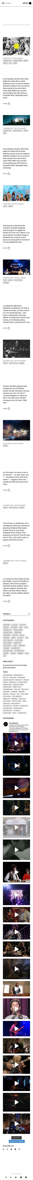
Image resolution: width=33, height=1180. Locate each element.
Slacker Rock (19, 650)
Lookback (14, 691)
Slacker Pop (15, 648)
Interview (6, 691)
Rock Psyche (7, 705)
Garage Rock (17, 130)
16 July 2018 (7, 443)
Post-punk (24, 694)
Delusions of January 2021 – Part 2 (15, 140)
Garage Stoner (18, 684)
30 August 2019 (8, 277)
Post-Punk (18, 640)
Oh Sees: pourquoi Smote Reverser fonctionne (13, 374)
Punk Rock (6, 703)
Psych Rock (18, 280)
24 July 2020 (7, 204)
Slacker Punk (8, 650)
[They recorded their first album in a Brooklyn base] (16, 988)
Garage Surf (7, 686)
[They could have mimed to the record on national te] (16, 1123)
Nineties (6, 637)
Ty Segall (16, 710)
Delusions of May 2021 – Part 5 (16, 70)
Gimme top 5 (17, 686)
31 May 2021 (6, 58)
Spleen (6, 653)
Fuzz (5, 206)
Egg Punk (14, 627)
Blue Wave (13, 677)
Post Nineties (16, 696)
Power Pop (17, 643)
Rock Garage (15, 703)
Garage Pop (7, 60)
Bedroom (7, 624)
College (15, 624)
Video (14, 712)
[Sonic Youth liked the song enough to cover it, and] (16, 765)
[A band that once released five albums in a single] (16, 932)
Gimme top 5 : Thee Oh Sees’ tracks (14, 570)
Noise (5, 63)
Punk (15, 63)
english (26, 679)
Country (23, 624)
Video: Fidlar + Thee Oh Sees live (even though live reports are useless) (15, 459)
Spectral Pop (7, 710)
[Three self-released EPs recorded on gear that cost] (16, 894)
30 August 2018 (8, 360)
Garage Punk (17, 60)
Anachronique (7, 675)
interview (7, 635)
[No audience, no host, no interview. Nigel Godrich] (16, 807)
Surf (26, 653)
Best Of (5, 677)
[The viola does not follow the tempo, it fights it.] (16, 849)
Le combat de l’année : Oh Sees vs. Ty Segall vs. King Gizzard (16, 294)
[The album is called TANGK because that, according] (16, 1083)
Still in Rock (17, 58)
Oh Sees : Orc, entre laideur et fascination (16, 515)
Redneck (22, 645)
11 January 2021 (8, 128)
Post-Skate (7, 643)
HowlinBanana (8, 689)
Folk (20, 627)
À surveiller (22, 712)
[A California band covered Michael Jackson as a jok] (16, 788)
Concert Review (8, 679)
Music (26, 60)
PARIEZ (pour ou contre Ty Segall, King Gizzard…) (15, 215)
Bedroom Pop (18, 675)
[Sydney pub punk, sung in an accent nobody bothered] (16, 914)
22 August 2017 (8, 505)
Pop (10, 63)
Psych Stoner (16, 701)
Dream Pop (18, 679)
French (5, 682)
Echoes (6, 627)
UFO (5, 656)
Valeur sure (7, 712)
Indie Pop (17, 689)
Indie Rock (25, 689)
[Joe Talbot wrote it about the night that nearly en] (16, 949)
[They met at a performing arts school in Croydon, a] (16, 1046)
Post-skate (7, 696)
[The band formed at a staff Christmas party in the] (16, 1028)
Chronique (21, 677)
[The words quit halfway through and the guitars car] (16, 743)
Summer (20, 653)
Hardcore (18, 632)
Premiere (14, 698)
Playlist (20, 637)
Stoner (6, 282)
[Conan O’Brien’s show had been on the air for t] (16, 1008)
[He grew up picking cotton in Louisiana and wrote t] (16, 872)
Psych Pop (22, 698)
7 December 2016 (8, 560)
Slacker (6, 648)
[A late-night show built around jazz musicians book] (16, 1064)
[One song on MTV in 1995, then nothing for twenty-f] (16, 969)
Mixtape (15, 635)
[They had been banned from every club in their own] (16, 1102)
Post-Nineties (8, 640)
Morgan (21, 691)
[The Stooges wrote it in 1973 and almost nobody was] (16, 827)
